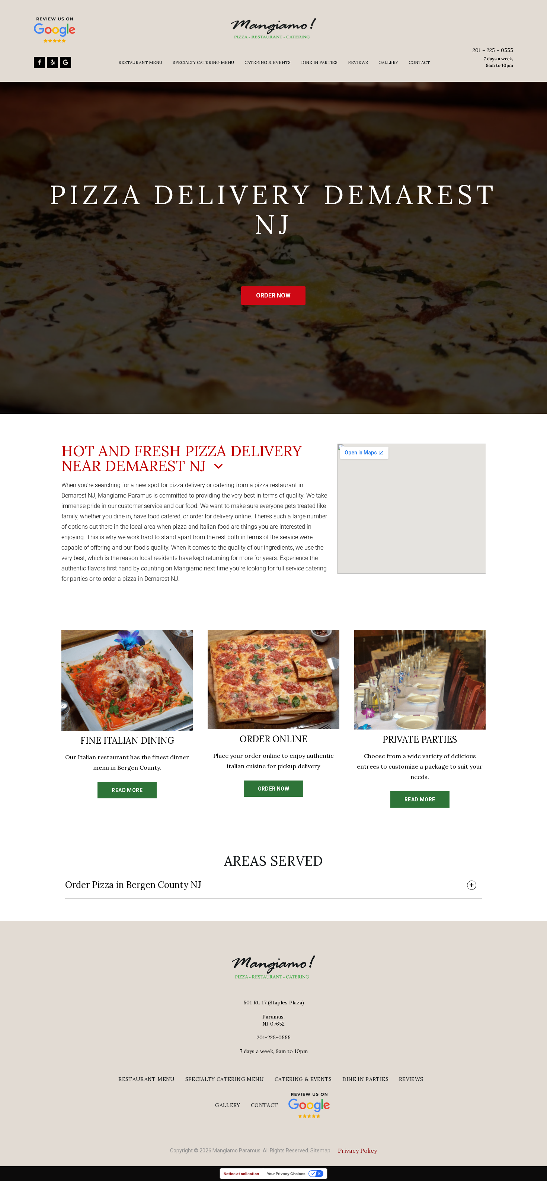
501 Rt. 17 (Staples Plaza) (273, 1002)
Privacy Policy (357, 1150)
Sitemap (320, 1150)
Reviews (358, 62)
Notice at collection (241, 1173)
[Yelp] (52, 62)
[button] (273, 886)
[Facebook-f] (39, 62)
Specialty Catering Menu (203, 62)
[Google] (65, 62)
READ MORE (127, 790)
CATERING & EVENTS (267, 62)
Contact (419, 62)
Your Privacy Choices (286, 1173)
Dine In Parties (319, 62)
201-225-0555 (274, 1037)
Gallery (388, 62)
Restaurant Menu (140, 62)
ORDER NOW (273, 295)
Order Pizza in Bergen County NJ (133, 885)
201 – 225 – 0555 (493, 50)
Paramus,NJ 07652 (273, 1020)
